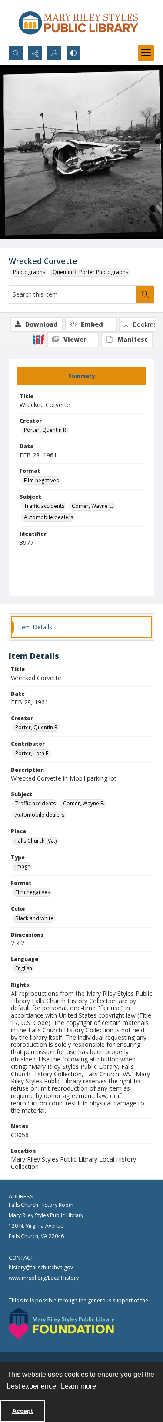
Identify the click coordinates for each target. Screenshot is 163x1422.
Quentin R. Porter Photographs (90, 272)
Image (22, 866)
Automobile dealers (48, 517)
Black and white (34, 918)
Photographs (29, 272)
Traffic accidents (44, 506)
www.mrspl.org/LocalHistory (44, 1278)
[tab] (81, 376)
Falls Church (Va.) (36, 841)
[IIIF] (38, 339)
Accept (22, 1410)
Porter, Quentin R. (45, 430)
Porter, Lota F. (32, 753)
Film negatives (41, 480)
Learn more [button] (78, 1386)
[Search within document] (145, 294)
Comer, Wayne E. (92, 506)
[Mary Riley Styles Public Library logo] (78, 22)
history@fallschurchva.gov (41, 1267)
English (23, 968)
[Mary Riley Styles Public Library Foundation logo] (61, 1323)
